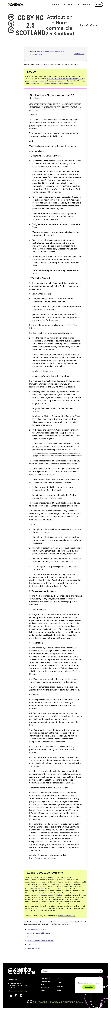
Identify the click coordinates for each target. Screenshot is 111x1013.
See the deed (79, 54)
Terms (59, 991)
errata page (43, 65)
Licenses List (31, 944)
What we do (45, 981)
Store (43, 991)
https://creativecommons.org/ (43, 858)
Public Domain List (33, 948)
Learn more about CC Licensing (38, 933)
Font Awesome (79, 1002)
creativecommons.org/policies (49, 895)
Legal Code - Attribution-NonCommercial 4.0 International (52, 83)
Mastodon (16, 995)
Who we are (45, 978)
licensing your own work (39, 81)
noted (49, 1001)
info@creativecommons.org (17, 991)
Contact (60, 978)
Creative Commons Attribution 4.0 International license (50, 1002)
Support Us (86, 4)
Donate (98, 4)
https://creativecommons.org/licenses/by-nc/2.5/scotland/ (51, 51)
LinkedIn (21, 995)
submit (100, 971)
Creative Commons (15, 4)
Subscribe (89, 987)
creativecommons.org (66, 916)
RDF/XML (39, 54)
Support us (45, 987)
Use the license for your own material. (40, 941)
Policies (60, 986)
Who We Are (56, 4)
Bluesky (11, 995)
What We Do (68, 4)
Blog (77, 4)
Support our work (33, 937)
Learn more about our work (36, 929)
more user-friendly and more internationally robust (65, 79)
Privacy (59, 982)
